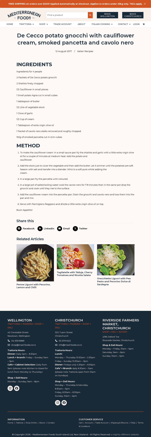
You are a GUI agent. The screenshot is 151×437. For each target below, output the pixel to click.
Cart (81, 423)
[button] (144, 24)
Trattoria (19, 423)
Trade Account (101, 423)
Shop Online (31, 423)
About (42, 423)
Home (10, 423)
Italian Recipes (85, 51)
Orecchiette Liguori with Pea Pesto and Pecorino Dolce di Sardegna (114, 281)
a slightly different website (125, 434)
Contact (51, 423)
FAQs (132, 423)
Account (89, 423)
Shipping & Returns (119, 423)
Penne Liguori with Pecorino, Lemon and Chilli (33, 286)
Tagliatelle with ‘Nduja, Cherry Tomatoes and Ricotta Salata (74, 274)
